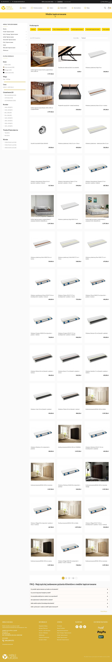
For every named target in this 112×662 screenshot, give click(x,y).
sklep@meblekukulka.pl (19, 1)
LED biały (9, 97)
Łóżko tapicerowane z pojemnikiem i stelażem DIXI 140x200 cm (95, 220)
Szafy (4, 45)
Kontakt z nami (43, 639)
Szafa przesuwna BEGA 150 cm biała (68, 523)
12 (73, 578)
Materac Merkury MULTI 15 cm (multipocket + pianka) (94, 447)
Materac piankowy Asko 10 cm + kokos (96, 105)
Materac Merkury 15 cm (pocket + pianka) (40, 447)
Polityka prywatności (44, 637)
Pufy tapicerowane (8, 42)
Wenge (8, 70)
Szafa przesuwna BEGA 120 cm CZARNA (69, 447)
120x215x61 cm (10, 142)
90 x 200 (8, 115)
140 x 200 (8, 107)
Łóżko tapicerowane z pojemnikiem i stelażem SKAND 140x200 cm (41, 220)
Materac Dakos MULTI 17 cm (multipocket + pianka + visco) (66, 296)
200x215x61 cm (10, 147)
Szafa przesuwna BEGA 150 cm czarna (41, 561)
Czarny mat (9, 72)
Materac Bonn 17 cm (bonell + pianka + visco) (69, 371)
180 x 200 (8, 120)
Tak (7, 132)
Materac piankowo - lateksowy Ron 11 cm (97, 143)
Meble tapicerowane (10, 24)
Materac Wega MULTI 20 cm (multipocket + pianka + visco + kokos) (96, 523)
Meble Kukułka (103, 656)
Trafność (94, 38)
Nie (7, 135)
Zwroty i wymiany (43, 632)
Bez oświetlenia (10, 95)
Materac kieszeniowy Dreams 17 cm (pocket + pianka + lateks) (95, 182)
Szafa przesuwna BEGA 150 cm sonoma (96, 561)
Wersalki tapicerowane (9, 47)
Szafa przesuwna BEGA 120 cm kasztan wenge (96, 485)
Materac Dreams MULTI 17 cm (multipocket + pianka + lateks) (66, 333)
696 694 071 (6, 1)
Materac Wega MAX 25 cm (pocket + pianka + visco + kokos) (68, 561)
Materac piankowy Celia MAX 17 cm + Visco (68, 258)
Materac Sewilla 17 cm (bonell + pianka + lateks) (97, 371)
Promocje (59, 626)
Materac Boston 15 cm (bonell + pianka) (97, 333)
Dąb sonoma (9, 67)
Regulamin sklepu (43, 626)
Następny (76, 578)
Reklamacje (41, 635)
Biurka (4, 29)
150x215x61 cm (10, 145)
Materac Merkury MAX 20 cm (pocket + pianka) (69, 485)
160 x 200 (8, 118)
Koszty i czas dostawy (44, 630)
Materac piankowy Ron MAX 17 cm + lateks (96, 258)
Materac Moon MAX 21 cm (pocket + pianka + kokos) (96, 296)
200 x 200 (8, 123)
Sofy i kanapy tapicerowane (10, 34)
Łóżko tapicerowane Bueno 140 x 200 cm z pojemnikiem (42, 108)
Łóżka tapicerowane (8, 37)
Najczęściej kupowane (62, 630)
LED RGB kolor (10, 100)
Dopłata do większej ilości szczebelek (68, 67)
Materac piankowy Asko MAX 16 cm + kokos (41, 258)
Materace (5, 50)
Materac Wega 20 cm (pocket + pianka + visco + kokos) (42, 523)
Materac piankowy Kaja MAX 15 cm (68, 219)
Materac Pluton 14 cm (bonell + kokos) (68, 409)
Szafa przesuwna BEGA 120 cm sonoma (41, 485)
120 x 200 (8, 110)
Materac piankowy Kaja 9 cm (93, 67)
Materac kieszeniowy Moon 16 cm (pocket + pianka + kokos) (40, 182)
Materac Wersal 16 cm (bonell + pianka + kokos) (42, 371)
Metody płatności (43, 628)
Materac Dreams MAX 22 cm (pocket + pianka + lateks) (41, 333)
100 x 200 (8, 126)
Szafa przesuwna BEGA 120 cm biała (96, 409)
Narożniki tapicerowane (9, 39)
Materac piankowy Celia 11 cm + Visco (68, 143)
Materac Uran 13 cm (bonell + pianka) (41, 409)
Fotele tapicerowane (8, 31)
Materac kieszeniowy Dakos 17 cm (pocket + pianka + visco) (67, 182)
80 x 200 (8, 112)
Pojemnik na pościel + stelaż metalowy (68, 105)
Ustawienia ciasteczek (7, 644)
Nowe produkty (61, 628)
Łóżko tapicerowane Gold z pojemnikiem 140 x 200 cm (42, 70)
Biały (8, 64)
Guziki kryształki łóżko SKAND (39, 143)
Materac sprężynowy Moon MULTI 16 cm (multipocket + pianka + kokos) (42, 296)
